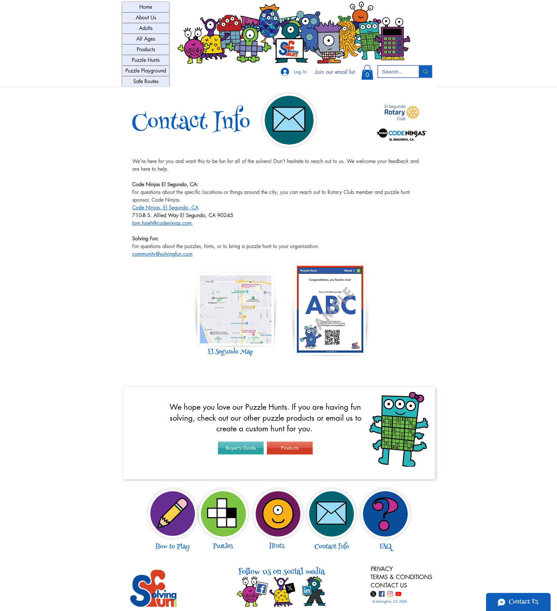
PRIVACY (382, 569)
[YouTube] (398, 594)
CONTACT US (389, 585)
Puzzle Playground (145, 70)
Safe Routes (146, 81)
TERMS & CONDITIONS (402, 577)
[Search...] (425, 71)
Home (145, 7)
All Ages (145, 38)
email (335, 418)
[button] (367, 72)
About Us (146, 17)
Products (146, 49)
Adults (145, 28)
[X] (373, 594)
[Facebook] (382, 594)
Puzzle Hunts (146, 60)
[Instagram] (390, 594)
